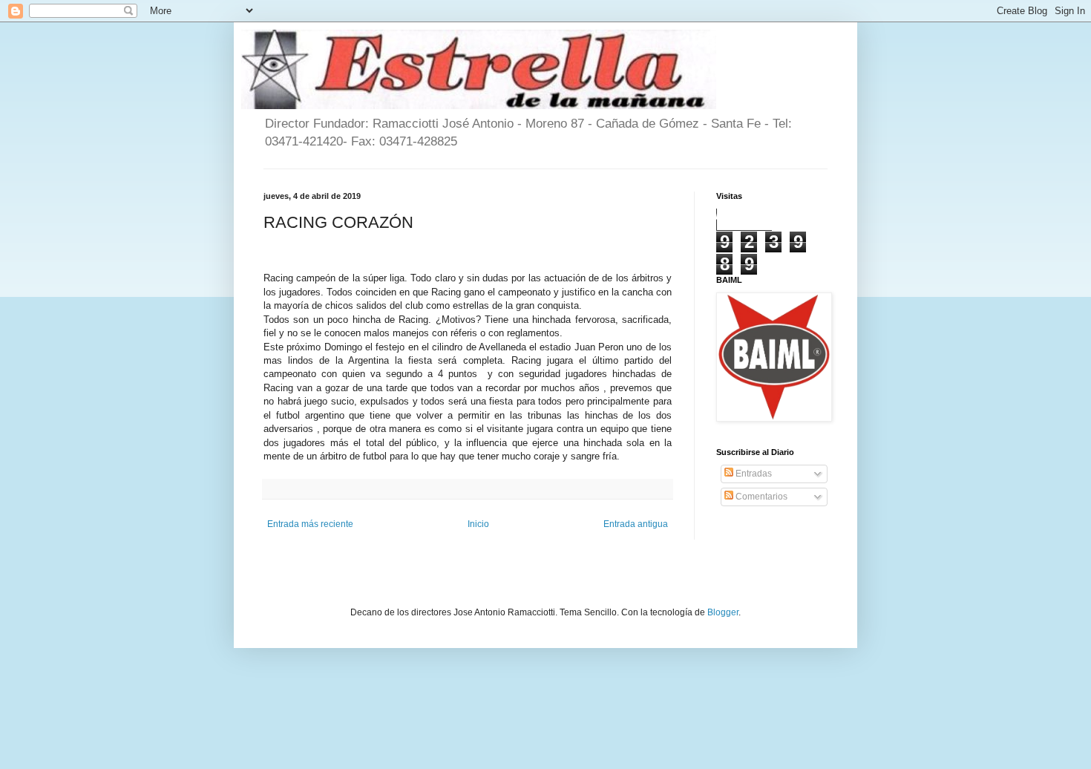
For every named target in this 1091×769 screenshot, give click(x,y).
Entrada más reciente (310, 524)
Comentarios (760, 496)
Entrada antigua (635, 524)
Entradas (752, 473)
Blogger (722, 612)
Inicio (478, 524)
